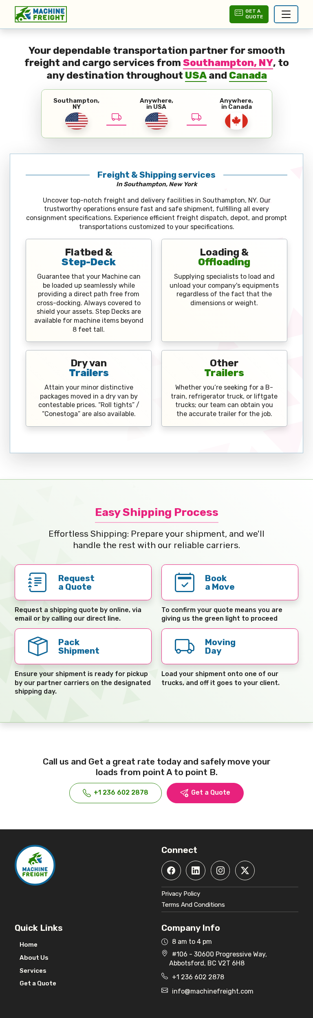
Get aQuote (254, 14)
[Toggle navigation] (286, 14)
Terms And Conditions (193, 904)
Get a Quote (210, 792)
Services (33, 970)
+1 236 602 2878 (121, 792)
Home (28, 944)
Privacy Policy (180, 893)
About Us (34, 957)
